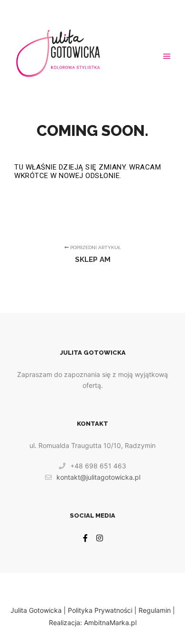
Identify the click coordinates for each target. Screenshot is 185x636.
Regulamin (155, 610)
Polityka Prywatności (100, 610)
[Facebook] (85, 538)
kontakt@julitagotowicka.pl (98, 477)
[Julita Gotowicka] (58, 56)
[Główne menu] (167, 56)
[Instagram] (99, 538)
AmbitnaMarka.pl (110, 622)
